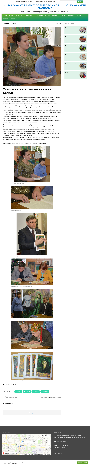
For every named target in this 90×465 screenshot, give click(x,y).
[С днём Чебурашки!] (82, 75)
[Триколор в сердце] (82, 48)
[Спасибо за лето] (82, 30)
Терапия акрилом (69, 37)
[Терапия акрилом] (82, 39)
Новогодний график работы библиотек (51, 397)
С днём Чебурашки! (69, 72)
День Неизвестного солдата (10, 397)
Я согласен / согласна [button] (82, 462)
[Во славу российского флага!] (82, 66)
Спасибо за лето (68, 28)
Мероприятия (6, 23)
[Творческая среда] (82, 57)
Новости (14, 23)
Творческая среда (69, 55)
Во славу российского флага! (71, 63)
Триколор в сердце (69, 46)
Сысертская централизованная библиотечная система (45, 6)
